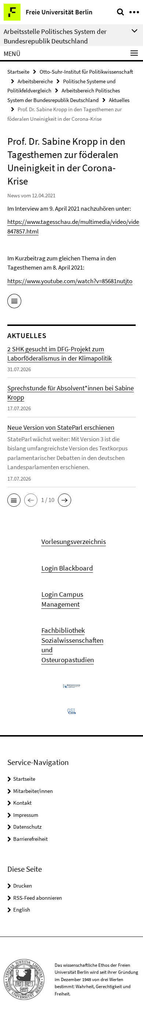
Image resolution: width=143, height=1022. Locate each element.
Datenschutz (27, 826)
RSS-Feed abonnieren (37, 897)
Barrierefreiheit (30, 838)
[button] (14, 500)
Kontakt (22, 802)
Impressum (25, 814)
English (21, 909)
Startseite (18, 71)
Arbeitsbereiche (35, 81)
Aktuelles (119, 99)
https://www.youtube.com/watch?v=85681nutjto (69, 281)
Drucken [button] (22, 885)
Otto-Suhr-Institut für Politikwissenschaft (86, 71)
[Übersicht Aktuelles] (14, 302)
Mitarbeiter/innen (33, 790)
